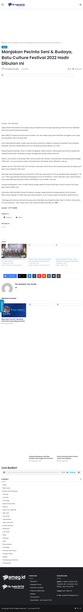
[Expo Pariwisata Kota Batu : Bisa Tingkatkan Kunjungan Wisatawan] (68, 251)
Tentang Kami (34, 597)
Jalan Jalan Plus (8, 522)
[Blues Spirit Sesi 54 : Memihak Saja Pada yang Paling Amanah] (14, 310)
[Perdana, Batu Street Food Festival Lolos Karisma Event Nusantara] (41, 251)
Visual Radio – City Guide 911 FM (41, 600)
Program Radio (7, 553)
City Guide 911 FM (33, 608)
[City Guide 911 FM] (16, 4)
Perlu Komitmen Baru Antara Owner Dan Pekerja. (67, 457)
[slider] (32, 472)
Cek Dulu (6, 497)
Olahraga (6, 538)
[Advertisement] (41, 26)
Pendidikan (6, 547)
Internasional (7, 519)
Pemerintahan (7, 544)
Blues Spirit (6, 488)
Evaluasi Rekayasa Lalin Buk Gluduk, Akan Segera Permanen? (41, 457)
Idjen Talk (6, 513)
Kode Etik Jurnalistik (36, 587)
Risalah (5, 557)
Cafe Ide (5, 494)
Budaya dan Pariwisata (10, 491)
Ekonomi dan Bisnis (9, 503)
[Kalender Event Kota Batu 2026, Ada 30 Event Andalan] (14, 251)
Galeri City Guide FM (9, 510)
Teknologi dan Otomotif (10, 560)
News (10, 42)
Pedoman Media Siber (37, 591)
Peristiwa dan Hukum (9, 550)
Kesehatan (6, 528)
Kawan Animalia (8, 525)
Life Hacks (6, 532)
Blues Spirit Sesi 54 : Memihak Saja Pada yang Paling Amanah (13, 320)
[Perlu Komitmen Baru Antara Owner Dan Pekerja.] (69, 379)
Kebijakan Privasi (35, 584)
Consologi (6, 500)
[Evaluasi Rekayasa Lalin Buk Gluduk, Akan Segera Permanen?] (41, 379)
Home (5, 42)
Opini (4, 541)
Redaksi (32, 594)
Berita (5, 485)
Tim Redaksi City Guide (12, 69)
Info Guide (6, 516)
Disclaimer (33, 581)
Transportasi (7, 563)
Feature (5, 507)
